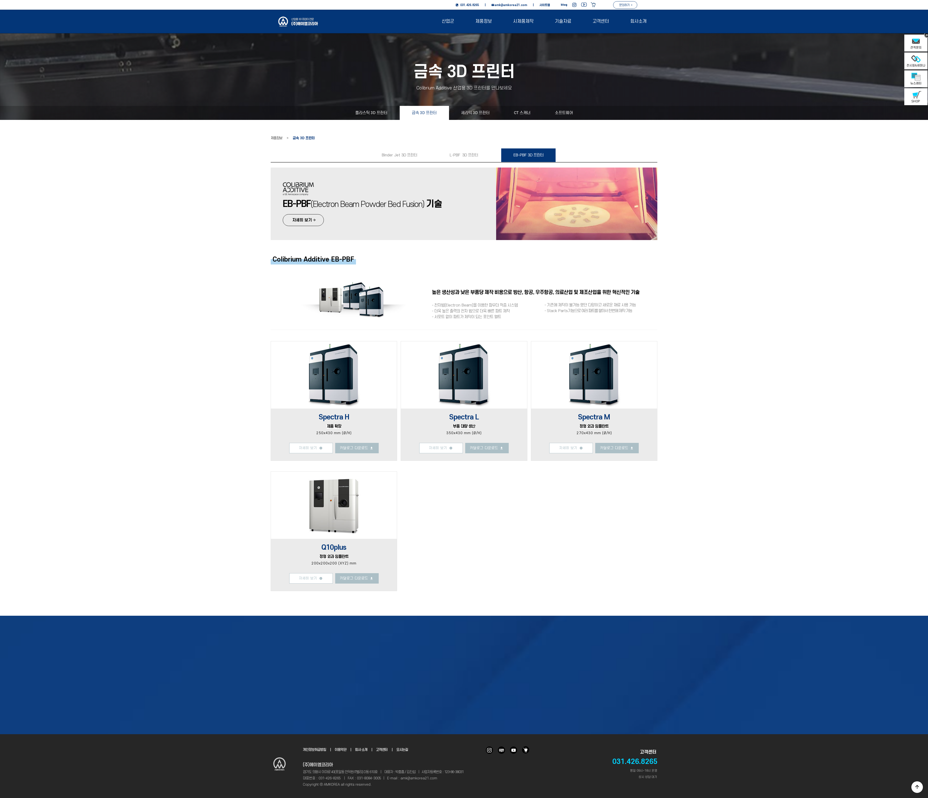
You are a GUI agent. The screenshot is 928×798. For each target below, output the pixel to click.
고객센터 (601, 21)
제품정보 (483, 21)
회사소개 (638, 21)
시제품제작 (523, 21)
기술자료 (563, 21)
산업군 (448, 21)
